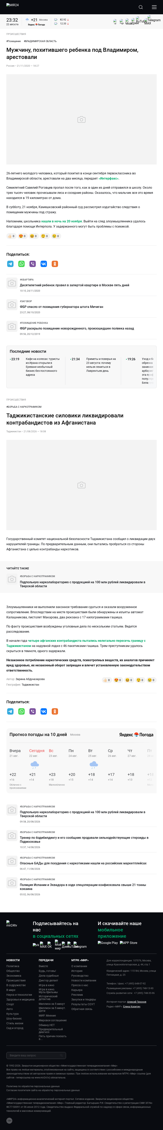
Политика (12, 966)
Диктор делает (48, 980)
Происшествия (16, 980)
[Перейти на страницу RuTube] (72, 945)
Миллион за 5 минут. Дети (52, 1009)
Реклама (77, 994)
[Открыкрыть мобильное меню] (154, 7)
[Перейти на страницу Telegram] (80, 945)
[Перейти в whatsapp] (21, 264)
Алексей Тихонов (136, 1001)
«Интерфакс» (108, 178)
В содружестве (16, 985)
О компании (79, 966)
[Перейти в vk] (44, 264)
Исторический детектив (48, 997)
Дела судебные (49, 975)
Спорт (10, 1004)
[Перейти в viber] (33, 264)
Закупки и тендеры (83, 999)
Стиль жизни (14, 1023)
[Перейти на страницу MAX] (43, 945)
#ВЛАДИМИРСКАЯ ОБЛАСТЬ (40, 41)
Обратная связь (81, 1009)
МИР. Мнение (47, 1015)
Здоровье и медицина (20, 999)
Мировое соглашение (53, 1020)
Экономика (13, 975)
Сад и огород (14, 1028)
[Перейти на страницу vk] (36, 945)
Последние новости (28, 351)
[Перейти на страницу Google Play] (108, 945)
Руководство (79, 975)
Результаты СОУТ (83, 1004)
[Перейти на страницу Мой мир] (58, 945)
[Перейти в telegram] (10, 264)
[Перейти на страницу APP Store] (128, 945)
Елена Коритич (131, 1006)
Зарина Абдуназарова (30, 679)
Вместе (43, 966)
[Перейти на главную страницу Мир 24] (12, 7)
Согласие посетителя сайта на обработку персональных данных (43, 1090)
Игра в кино (46, 985)
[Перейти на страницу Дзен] (65, 945)
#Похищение (13, 41)
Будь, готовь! (47, 971)
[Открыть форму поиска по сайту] (141, 7)
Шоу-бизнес (14, 1018)
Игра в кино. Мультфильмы (48, 991)
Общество (13, 971)
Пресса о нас (79, 985)
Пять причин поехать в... (53, 1037)
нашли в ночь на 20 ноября (61, 221)
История (76, 971)
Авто (9, 1009)
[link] (27, 280)
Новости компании (83, 980)
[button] (10, 264)
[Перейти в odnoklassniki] (55, 264)
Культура (12, 1013)
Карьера (76, 990)
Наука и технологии (19, 994)
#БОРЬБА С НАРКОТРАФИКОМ (23, 406)
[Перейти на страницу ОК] (51, 945)
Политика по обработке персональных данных (33, 1086)
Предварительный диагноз (51, 1030)
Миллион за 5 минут (52, 1003)
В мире (10, 990)
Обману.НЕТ (47, 1025)
